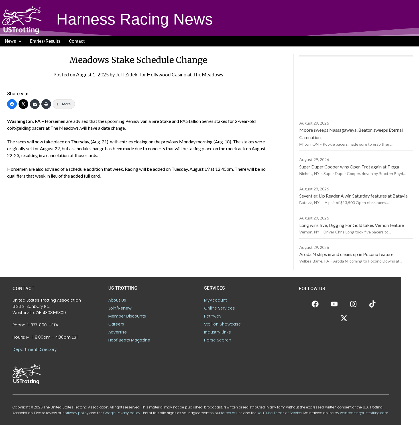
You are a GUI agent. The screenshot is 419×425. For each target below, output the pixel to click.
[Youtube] (334, 304)
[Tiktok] (372, 304)
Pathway (212, 316)
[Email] (35, 104)
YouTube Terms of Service (279, 412)
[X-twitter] (344, 318)
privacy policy (76, 412)
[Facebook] (12, 104)
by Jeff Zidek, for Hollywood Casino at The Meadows (166, 75)
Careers (116, 324)
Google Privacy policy (121, 412)
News (10, 41)
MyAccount (215, 300)
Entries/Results (45, 41)
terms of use (232, 412)
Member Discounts (127, 316)
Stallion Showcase (222, 324)
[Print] (46, 104)
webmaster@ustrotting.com (364, 412)
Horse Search (217, 340)
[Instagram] (353, 304)
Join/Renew (119, 308)
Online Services (219, 308)
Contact (77, 41)
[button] (13, 41)
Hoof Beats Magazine (129, 340)
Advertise (117, 332)
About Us (117, 300)
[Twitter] (23, 104)
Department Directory (35, 349)
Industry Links (217, 332)
